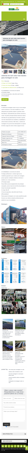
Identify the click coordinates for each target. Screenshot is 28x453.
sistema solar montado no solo (16, 371)
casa (3, 25)
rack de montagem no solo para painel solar (16, 374)
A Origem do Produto (6, 83)
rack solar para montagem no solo (16, 369)
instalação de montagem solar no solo (16, 381)
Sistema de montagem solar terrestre (9, 27)
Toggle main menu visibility (24, 19)
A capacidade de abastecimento (9, 87)
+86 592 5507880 (21, 1)
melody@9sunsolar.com (8, 1)
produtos (8, 25)
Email (5, 99)
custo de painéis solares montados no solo (16, 378)
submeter (6, 424)
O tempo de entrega (6, 85)
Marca (3, 81)
